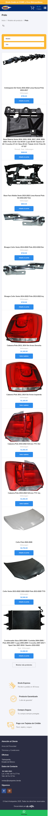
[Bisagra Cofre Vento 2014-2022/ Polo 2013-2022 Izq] (24, 278)
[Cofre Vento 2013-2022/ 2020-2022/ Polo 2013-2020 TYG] (24, 573)
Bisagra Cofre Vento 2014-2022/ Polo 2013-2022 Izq (24, 296)
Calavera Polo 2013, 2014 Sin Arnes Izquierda (24, 395)
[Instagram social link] (9, 791)
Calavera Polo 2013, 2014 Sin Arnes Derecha (24, 345)
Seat (22, 149)
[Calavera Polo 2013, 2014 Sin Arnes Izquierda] (24, 376)
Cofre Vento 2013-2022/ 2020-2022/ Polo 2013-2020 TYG (24, 591)
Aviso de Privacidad (9, 746)
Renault (17, 149)
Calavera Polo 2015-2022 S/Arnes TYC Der (24, 444)
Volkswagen (24, 93)
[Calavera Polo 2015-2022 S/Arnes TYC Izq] (24, 474)
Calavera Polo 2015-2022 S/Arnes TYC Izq (24, 493)
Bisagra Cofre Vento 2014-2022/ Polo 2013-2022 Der (24, 247)
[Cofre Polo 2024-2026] (24, 523)
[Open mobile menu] (45, 8)
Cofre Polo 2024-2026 (24, 542)
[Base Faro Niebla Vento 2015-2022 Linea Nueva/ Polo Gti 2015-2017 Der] (24, 177)
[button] (24, 100)
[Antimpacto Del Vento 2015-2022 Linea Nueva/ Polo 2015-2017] (24, 69)
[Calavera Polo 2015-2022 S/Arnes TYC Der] (24, 425)
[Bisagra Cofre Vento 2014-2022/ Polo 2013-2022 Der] (24, 228)
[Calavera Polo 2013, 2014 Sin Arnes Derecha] (24, 327)
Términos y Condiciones (10, 750)
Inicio (3, 20)
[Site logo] (7, 8)
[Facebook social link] (4, 791)
